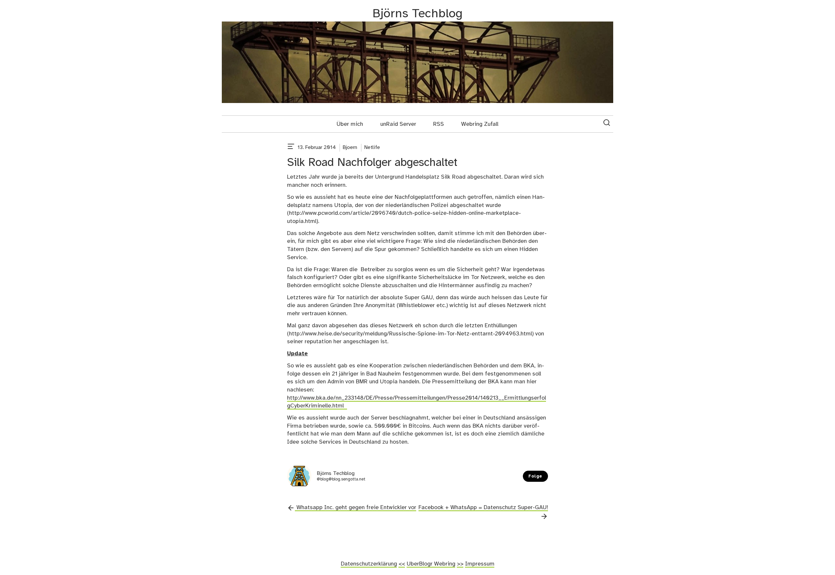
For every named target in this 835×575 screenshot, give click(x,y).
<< (402, 564)
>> (460, 564)
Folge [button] (535, 476)
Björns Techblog (417, 14)
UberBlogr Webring (431, 564)
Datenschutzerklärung (369, 564)
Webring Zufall (479, 124)
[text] (291, 147)
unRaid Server (398, 124)
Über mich (350, 124)
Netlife (372, 147)
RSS (438, 124)
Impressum (479, 564)
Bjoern (350, 147)
